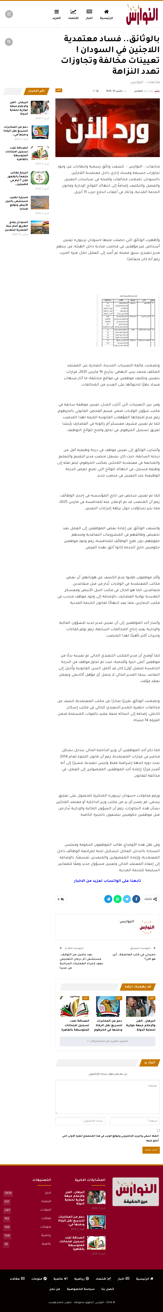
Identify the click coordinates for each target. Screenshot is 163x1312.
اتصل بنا (107, 1289)
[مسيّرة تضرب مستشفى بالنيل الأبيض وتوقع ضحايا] (40, 202)
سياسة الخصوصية (81, 1289)
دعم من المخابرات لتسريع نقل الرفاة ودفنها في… (15, 131)
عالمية (46, 1244)
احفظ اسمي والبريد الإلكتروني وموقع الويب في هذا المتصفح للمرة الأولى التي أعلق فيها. (110, 1138)
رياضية (46, 1235)
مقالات (46, 1218)
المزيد (56, 18)
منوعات (45, 1227)
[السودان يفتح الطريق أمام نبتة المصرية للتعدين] (40, 227)
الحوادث (45, 1210)
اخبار (89, 18)
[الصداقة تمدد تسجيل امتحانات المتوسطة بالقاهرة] (74, 1006)
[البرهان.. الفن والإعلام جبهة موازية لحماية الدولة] (140, 1006)
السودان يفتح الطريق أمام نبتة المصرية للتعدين (16, 226)
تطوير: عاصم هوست (60, 1302)
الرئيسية (106, 18)
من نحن (54, 1289)
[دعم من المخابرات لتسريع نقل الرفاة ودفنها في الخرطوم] (107, 1006)
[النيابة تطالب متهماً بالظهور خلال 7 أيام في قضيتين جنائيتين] (40, 178)
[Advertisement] (107, 225)
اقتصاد (73, 18)
